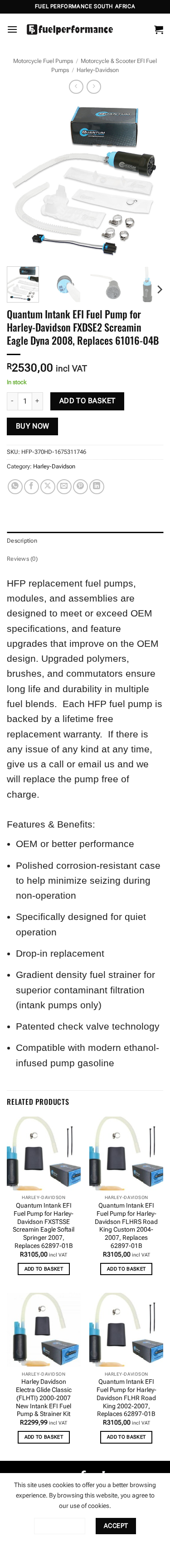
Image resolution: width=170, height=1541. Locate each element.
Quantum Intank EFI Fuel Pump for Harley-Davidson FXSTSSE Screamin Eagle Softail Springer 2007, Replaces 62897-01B (43, 1225)
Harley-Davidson (98, 70)
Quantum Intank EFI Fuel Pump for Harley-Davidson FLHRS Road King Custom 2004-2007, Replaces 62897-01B (126, 1225)
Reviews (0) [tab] (22, 558)
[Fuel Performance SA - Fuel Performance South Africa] (69, 29)
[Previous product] (94, 87)
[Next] (149, 181)
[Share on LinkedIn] (96, 486)
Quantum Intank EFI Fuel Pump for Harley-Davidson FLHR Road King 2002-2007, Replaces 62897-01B (126, 1397)
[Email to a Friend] (64, 486)
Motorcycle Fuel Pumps (43, 61)
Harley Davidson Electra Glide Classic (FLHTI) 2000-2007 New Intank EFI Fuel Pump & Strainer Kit (44, 1397)
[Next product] (76, 87)
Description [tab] (22, 540)
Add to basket (87, 401)
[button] (12, 29)
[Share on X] (47, 486)
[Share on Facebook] (31, 486)
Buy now (32, 426)
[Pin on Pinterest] (80, 486)
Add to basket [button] (43, 1269)
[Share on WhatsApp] (15, 486)
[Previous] (21, 181)
